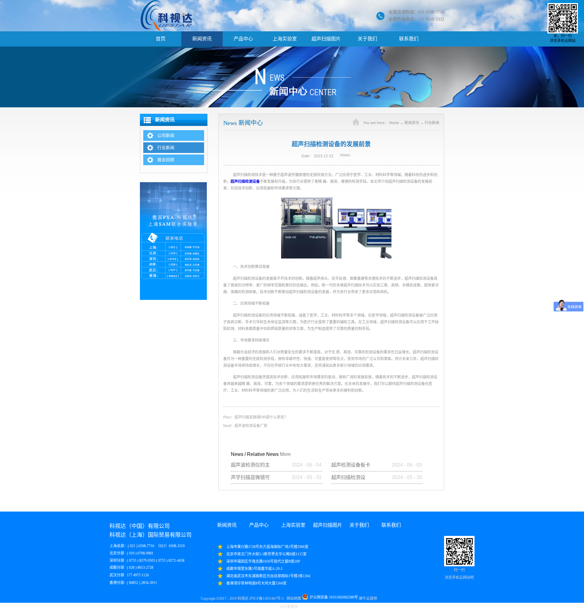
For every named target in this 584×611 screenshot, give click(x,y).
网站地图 (293, 598)
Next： (245, 426)
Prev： (255, 417)
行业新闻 (432, 123)
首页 (160, 38)
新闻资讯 (412, 123)
